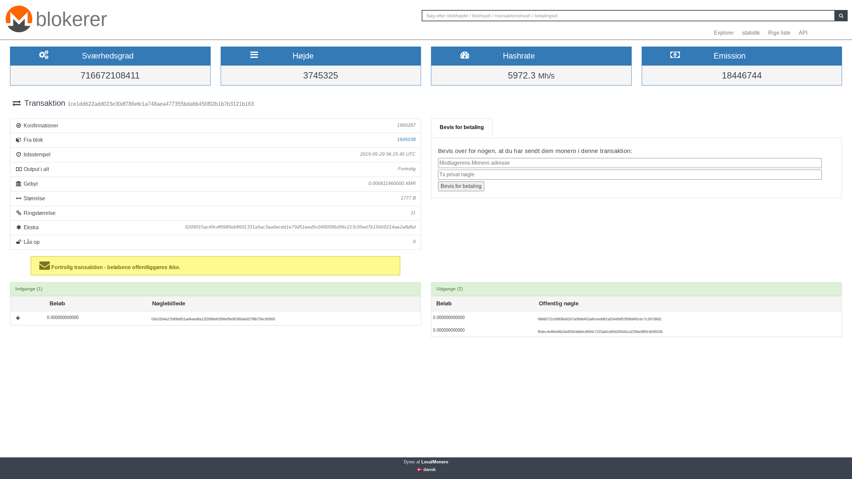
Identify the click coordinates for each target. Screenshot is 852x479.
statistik (751, 33)
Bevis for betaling (462, 127)
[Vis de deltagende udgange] (18, 318)
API (803, 33)
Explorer (724, 33)
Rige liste (779, 33)
